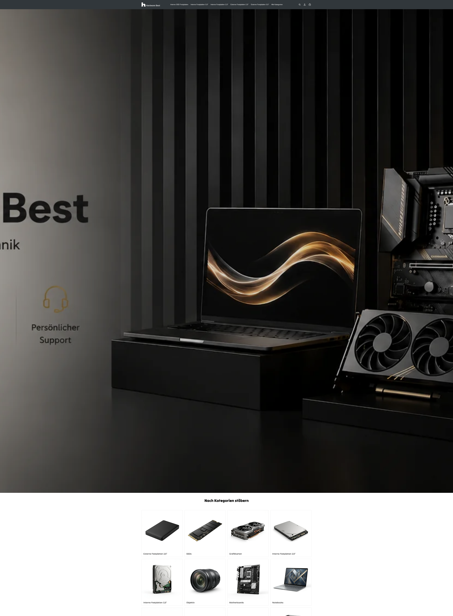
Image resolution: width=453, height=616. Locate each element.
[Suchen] (299, 4)
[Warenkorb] (309, 4)
